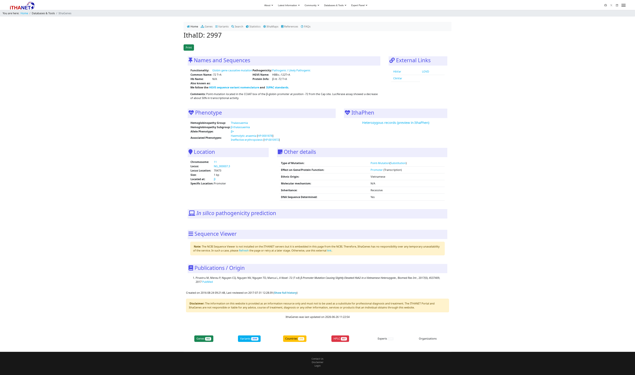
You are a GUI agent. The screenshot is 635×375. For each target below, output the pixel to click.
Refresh (244, 250)
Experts (385, 338)
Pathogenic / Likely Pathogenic (291, 70)
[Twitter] (611, 5)
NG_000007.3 (222, 166)
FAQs (307, 26)
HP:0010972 (271, 140)
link (329, 250)
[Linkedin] (617, 5)
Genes (208, 26)
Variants (223, 26)
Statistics (255, 26)
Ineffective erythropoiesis (247, 140)
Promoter (377, 170)
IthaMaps (272, 26)
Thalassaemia (239, 123)
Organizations (430, 338)
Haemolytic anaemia (243, 136)
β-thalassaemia (240, 127)
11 (215, 162)
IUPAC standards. (277, 87)
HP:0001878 (265, 136)
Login (318, 365)
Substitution (398, 163)
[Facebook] (605, 5)
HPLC (340, 338)
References (290, 26)
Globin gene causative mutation (232, 70)
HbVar (397, 71)
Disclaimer (317, 362)
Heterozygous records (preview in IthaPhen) (395, 122)
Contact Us (317, 358)
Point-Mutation (380, 163)
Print (189, 47)
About (267, 5)
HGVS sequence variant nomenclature (234, 87)
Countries (294, 338)
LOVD (425, 71)
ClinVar (397, 78)
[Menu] (623, 5)
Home (194, 26)
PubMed (207, 282)
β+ (232, 131)
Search (238, 26)
